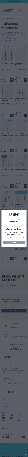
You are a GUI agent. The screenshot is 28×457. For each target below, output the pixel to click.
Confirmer (14, 242)
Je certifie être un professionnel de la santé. (15, 237)
